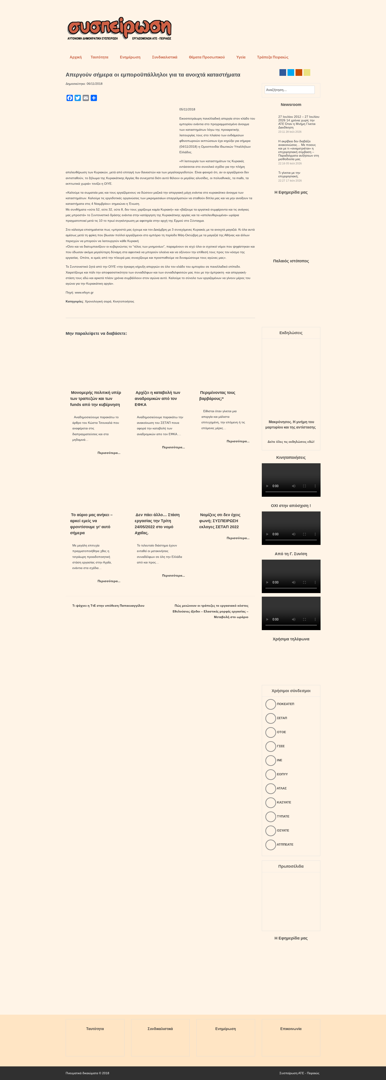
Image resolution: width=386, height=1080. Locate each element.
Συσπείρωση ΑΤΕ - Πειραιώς (299, 1073)
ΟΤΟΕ (281, 732)
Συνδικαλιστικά (164, 57)
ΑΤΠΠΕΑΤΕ (284, 844)
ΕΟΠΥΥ (282, 774)
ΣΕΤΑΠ (281, 718)
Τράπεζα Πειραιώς (272, 57)
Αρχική (76, 57)
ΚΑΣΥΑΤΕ (283, 802)
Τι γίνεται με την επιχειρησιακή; (289, 174)
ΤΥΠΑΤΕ (282, 816)
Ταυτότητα (99, 57)
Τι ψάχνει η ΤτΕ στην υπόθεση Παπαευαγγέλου (108, 605)
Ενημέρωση (130, 57)
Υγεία (240, 57)
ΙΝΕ (279, 760)
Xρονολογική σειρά (98, 301)
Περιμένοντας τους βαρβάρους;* (217, 395)
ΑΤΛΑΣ (281, 788)
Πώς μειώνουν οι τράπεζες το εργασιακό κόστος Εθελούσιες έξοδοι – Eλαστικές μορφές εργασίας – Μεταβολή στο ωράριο (210, 611)
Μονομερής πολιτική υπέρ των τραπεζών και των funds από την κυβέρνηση (95, 398)
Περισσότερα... (109, 453)
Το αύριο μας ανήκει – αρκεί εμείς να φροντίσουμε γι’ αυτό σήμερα (91, 524)
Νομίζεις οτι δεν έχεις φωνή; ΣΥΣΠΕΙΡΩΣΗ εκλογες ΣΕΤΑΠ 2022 (219, 521)
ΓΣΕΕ (280, 746)
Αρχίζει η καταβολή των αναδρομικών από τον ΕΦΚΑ (157, 398)
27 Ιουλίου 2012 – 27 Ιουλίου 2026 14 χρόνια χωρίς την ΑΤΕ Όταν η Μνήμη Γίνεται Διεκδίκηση (298, 122)
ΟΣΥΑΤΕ (282, 830)
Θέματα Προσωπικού (207, 57)
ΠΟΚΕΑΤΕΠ (285, 704)
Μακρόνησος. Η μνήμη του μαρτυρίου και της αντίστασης (290, 424)
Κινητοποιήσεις (123, 301)
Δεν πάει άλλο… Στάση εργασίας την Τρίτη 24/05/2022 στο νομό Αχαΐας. (157, 524)
